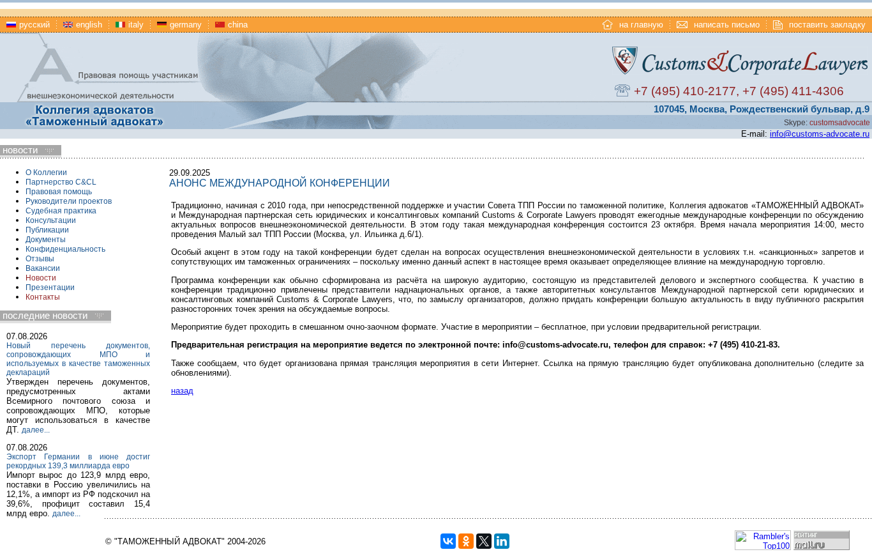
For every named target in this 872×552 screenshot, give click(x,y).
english (89, 24)
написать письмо (727, 24)
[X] (484, 541)
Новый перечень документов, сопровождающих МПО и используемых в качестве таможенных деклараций (78, 359)
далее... (36, 429)
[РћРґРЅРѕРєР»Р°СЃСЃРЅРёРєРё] (466, 541)
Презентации (50, 287)
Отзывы (40, 258)
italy (136, 24)
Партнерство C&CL (61, 182)
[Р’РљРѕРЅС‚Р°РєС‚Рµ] (448, 541)
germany (186, 24)
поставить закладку (827, 24)
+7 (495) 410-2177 (685, 91)
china (238, 24)
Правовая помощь (59, 191)
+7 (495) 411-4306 (793, 91)
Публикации (47, 230)
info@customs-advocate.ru (819, 134)
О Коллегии (46, 172)
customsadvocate (839, 122)
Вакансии (43, 268)
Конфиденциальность (65, 249)
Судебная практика (61, 210)
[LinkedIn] (501, 541)
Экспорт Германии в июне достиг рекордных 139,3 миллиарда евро (78, 461)
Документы (46, 239)
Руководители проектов (69, 201)
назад (182, 390)
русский (34, 24)
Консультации (51, 220)
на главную (641, 24)
